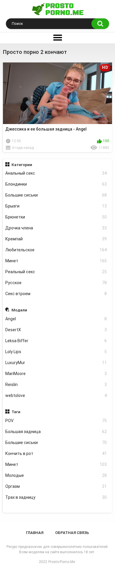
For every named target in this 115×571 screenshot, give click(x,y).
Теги (16, 411)
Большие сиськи (56, 195)
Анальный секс (56, 173)
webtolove (56, 395)
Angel (56, 318)
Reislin (56, 384)
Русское (56, 282)
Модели (19, 310)
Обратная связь (72, 532)
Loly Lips (56, 351)
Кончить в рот (56, 453)
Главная (34, 532)
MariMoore (56, 373)
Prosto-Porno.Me (61, 562)
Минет (56, 260)
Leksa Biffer (56, 340)
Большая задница (56, 431)
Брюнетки (56, 217)
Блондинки (56, 184)
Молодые (56, 475)
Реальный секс (56, 271)
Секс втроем (56, 293)
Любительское (56, 249)
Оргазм (56, 486)
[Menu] (57, 38)
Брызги (56, 206)
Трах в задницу (56, 497)
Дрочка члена (56, 228)
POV (56, 420)
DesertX (56, 329)
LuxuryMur (56, 362)
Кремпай (56, 239)
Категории (22, 164)
